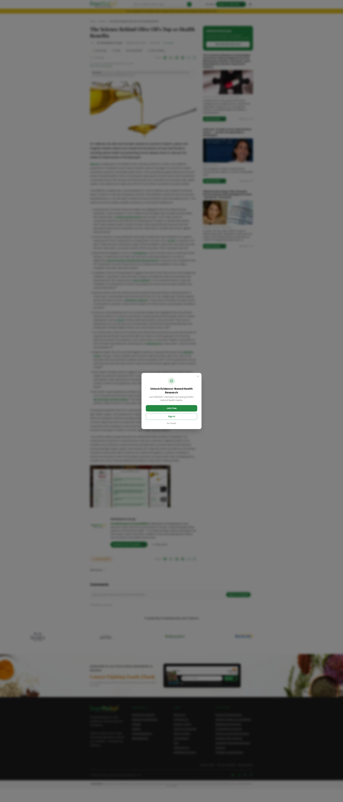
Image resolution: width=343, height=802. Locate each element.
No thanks (171, 423)
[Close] (198, 376)
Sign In (171, 416)
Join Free (172, 408)
